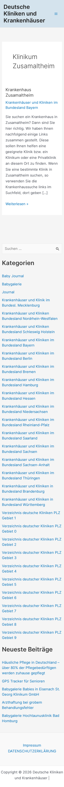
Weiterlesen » (17, 204)
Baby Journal (13, 276)
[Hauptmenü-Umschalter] (56, 13)
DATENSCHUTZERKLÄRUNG (32, 751)
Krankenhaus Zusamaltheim (20, 92)
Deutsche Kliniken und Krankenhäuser (24, 13)
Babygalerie (12, 284)
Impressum (32, 745)
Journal (8, 292)
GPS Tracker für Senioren (23, 681)
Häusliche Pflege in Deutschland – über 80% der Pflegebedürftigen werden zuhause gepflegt (30, 667)
